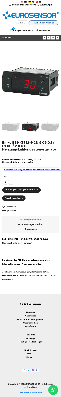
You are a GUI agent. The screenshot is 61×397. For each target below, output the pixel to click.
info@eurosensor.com (23, 5)
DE (32, 2)
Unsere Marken (30, 323)
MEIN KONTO (45, 31)
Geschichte (30, 316)
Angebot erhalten (24, 31)
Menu (8, 38)
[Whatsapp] (53, 390)
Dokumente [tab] (31, 229)
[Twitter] (49, 37)
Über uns (30, 313)
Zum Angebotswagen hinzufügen (21, 190)
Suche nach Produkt (43, 23)
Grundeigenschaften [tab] (30, 220)
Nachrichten (30, 350)
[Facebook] (44, 37)
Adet (5, 177)
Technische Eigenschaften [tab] (30, 225)
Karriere (30, 354)
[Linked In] (57, 37)
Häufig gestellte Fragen (30, 342)
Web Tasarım (25, 393)
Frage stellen (10, 210)
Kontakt (30, 357)
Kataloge (30, 339)
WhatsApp (45, 5)
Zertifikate (30, 327)
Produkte (30, 335)
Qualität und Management (30, 320)
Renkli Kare (37, 393)
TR (39, 2)
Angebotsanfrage (14, 198)
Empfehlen (11, 207)
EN (25, 2)
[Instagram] (53, 37)
